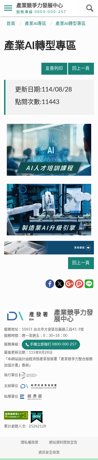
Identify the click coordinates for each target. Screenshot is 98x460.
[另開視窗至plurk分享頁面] (79, 283)
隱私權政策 (29, 442)
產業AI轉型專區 (71, 23)
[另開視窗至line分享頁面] (89, 283)
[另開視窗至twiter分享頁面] (59, 283)
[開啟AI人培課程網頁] (49, 174)
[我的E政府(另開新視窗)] (36, 417)
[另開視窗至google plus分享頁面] (69, 283)
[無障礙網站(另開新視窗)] (17, 415)
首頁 (11, 23)
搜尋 (90, 8)
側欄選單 (8, 8)
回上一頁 (81, 68)
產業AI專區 (35, 23)
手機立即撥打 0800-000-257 (53, 344)
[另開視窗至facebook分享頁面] (49, 283)
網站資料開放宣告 (63, 442)
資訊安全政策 (49, 452)
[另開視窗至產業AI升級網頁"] (49, 233)
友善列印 (54, 68)
